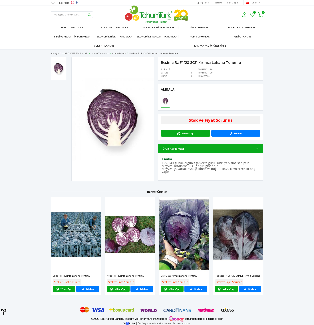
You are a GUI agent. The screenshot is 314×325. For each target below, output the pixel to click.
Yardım (218, 2)
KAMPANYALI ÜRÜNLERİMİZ (210, 45)
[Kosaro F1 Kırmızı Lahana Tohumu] (130, 234)
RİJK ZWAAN (204, 75)
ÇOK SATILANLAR (104, 45)
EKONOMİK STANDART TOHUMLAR (157, 36)
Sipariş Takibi (203, 2)
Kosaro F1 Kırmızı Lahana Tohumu (125, 275)
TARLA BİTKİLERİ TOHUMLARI (157, 27)
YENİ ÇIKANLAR (242, 36)
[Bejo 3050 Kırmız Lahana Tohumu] (184, 234)
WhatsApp (188, 133)
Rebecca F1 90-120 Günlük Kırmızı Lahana (237, 275)
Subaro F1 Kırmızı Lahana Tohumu (71, 275)
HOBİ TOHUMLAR (200, 36)
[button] (259, 244)
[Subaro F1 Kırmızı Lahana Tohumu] (76, 234)
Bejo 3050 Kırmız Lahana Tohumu (179, 275)
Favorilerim (254, 13)
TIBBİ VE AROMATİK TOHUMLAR (72, 36)
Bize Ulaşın (232, 2)
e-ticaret (156, 323)
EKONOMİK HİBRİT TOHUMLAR (114, 36)
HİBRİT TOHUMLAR (72, 27)
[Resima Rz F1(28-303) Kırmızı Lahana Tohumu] (165, 100)
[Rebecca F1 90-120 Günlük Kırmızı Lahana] (238, 234)
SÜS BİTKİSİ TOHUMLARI (242, 27)
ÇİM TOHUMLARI (199, 27)
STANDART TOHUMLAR (114, 27)
